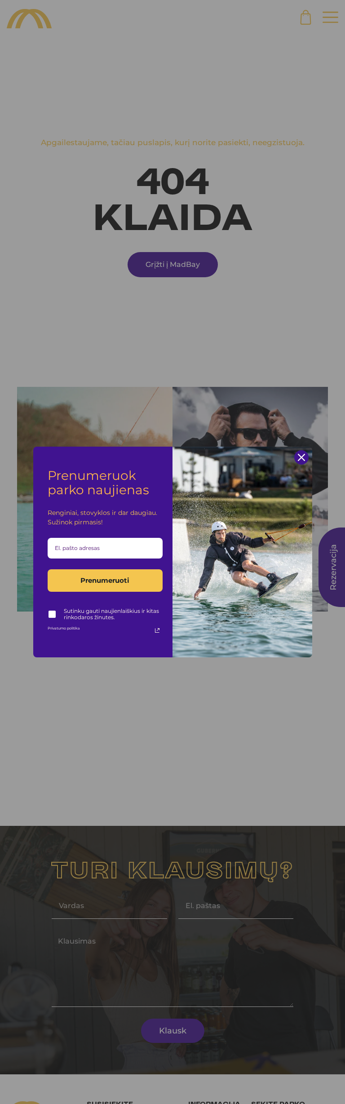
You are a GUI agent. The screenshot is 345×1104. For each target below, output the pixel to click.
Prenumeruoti (104, 580)
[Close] (301, 457)
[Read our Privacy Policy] (157, 630)
